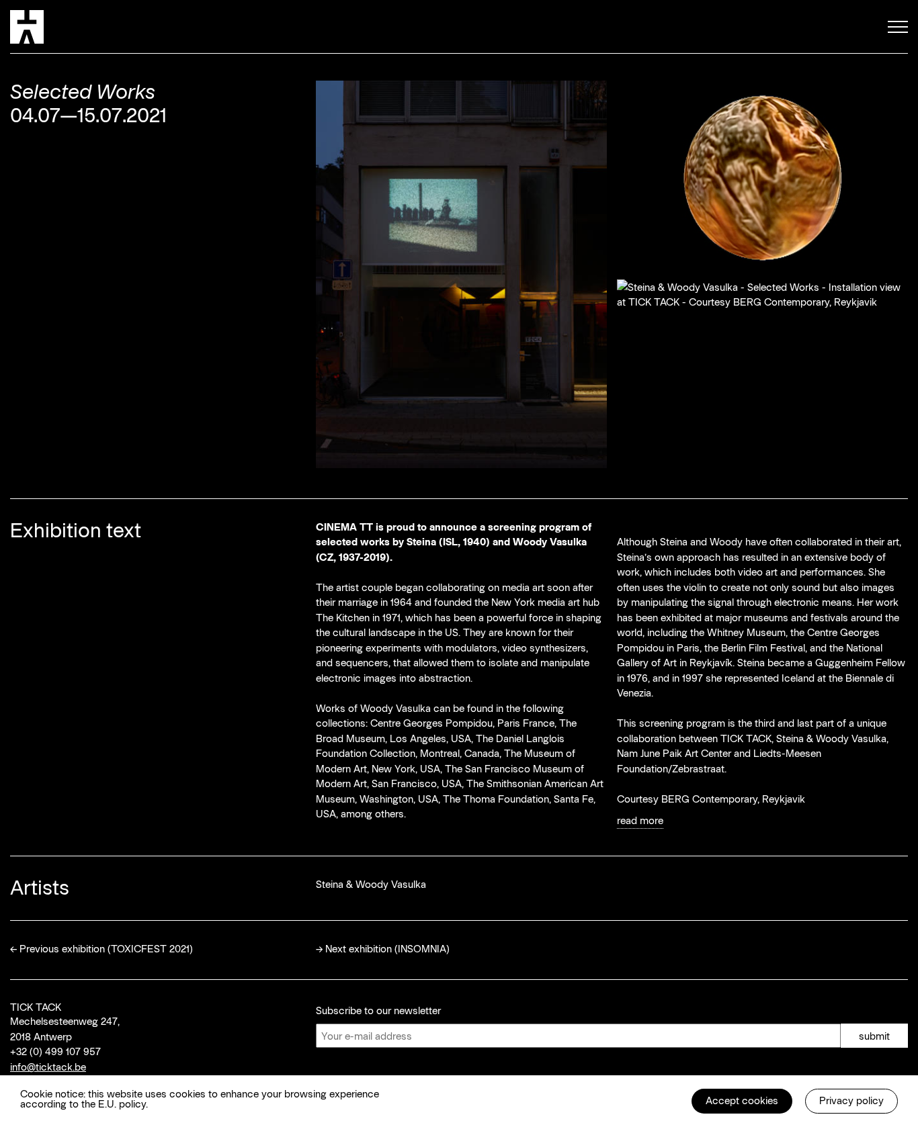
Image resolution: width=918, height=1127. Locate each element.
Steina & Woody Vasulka (371, 884)
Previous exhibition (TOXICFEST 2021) (106, 948)
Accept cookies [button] (742, 1100)
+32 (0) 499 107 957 (55, 1051)
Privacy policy (851, 1100)
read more (640, 820)
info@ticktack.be (48, 1067)
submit (874, 1036)
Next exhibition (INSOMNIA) (387, 948)
